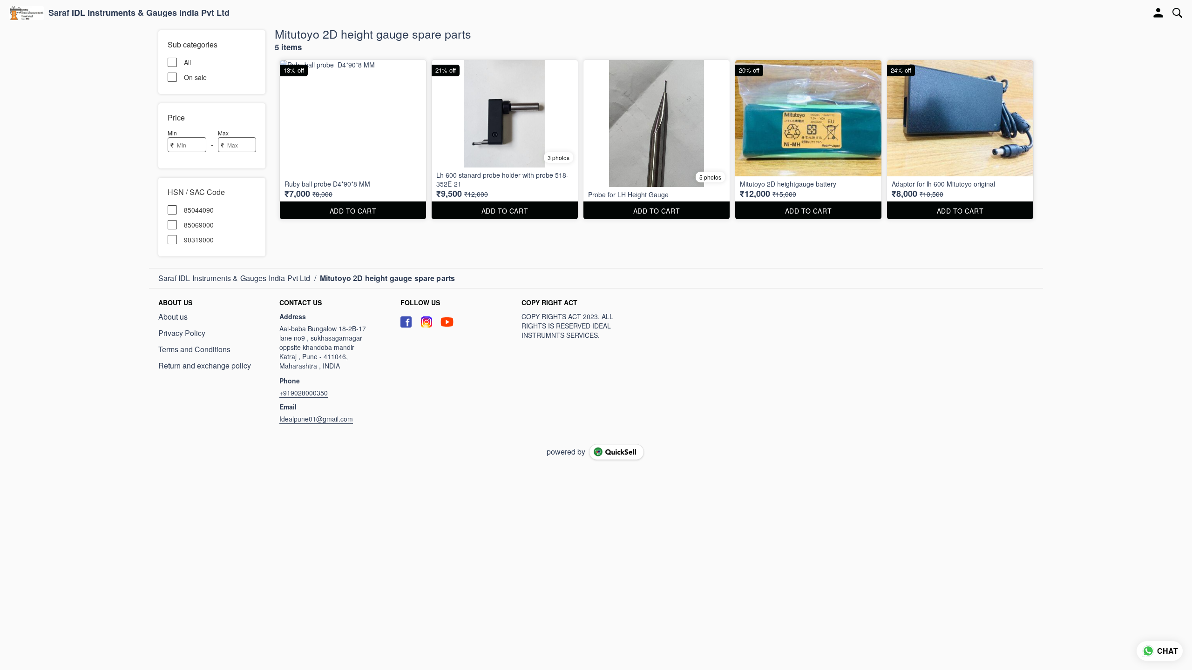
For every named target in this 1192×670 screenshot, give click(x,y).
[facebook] (406, 322)
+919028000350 (303, 392)
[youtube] (447, 322)
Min (172, 133)
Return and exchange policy (204, 366)
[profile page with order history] (1158, 13)
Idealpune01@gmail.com (316, 418)
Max (223, 133)
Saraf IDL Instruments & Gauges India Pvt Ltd (139, 13)
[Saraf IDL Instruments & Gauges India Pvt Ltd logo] (26, 13)
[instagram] (426, 322)
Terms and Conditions (194, 349)
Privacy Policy (181, 333)
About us (173, 317)
